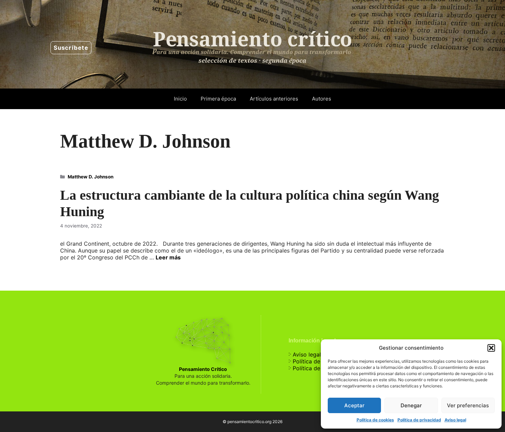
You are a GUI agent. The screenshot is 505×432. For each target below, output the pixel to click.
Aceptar (354, 405)
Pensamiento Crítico (203, 369)
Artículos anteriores (274, 98)
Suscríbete (71, 47)
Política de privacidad (419, 419)
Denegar (411, 405)
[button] (491, 348)
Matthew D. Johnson (90, 176)
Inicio (180, 98)
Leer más (168, 257)
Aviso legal (455, 419)
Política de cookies (375, 419)
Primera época (218, 98)
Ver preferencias (468, 405)
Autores (321, 98)
